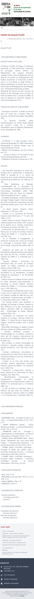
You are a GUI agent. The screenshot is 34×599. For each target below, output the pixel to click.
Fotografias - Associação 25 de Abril (11, 540)
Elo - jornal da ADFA (7, 548)
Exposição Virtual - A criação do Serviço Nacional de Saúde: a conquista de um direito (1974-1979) (15, 536)
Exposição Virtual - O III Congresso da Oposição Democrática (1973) (14, 553)
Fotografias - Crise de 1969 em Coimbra (12, 533)
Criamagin (22, 596)
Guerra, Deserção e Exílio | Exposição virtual (14, 542)
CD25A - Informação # (8, 531)
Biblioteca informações (11, 583)
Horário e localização (10, 579)
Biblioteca (4, 550)
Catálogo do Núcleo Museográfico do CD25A (14, 545)
